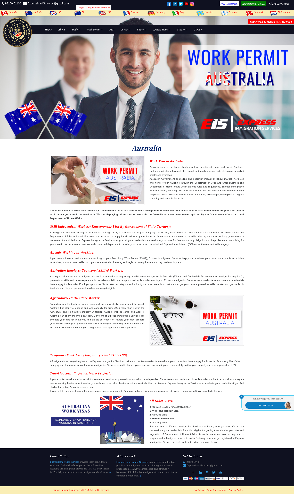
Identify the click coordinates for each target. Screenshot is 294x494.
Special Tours (160, 29)
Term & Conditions (216, 490)
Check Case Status (279, 3)
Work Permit (94, 29)
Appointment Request (253, 3)
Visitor (141, 29)
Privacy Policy (236, 490)
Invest (124, 29)
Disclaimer (199, 490)
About (61, 29)
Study (75, 29)
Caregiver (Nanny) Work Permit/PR (93, 7)
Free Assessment (229, 3)
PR (111, 29)
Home (48, 29)
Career (181, 29)
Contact (198, 29)
